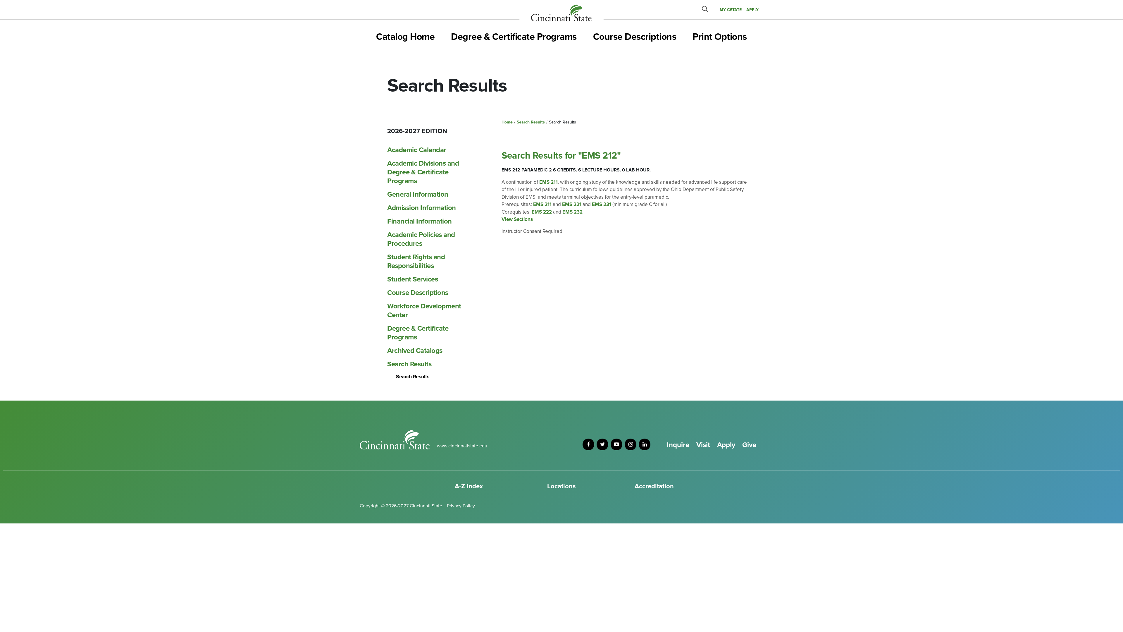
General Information (417, 194)
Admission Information (421, 208)
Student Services (412, 279)
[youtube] (616, 444)
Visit (703, 445)
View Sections (517, 219)
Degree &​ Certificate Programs (417, 332)
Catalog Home (405, 37)
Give (749, 445)
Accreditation (654, 486)
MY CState (731, 9)
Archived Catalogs (414, 350)
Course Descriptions (634, 37)
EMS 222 (542, 212)
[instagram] (630, 444)
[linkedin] (644, 444)
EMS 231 (601, 204)
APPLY (752, 9)
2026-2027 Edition (417, 131)
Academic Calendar (416, 150)
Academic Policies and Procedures (421, 239)
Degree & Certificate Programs (514, 37)
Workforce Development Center (424, 310)
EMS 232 (572, 212)
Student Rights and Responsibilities (416, 261)
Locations (561, 486)
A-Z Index (469, 486)
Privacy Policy (461, 506)
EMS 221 (571, 204)
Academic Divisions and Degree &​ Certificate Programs (423, 172)
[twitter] (602, 444)
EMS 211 (548, 182)
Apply (726, 445)
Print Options (720, 37)
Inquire (678, 445)
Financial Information (419, 221)
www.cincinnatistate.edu (462, 446)
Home (507, 122)
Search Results (409, 364)
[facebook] (588, 444)
